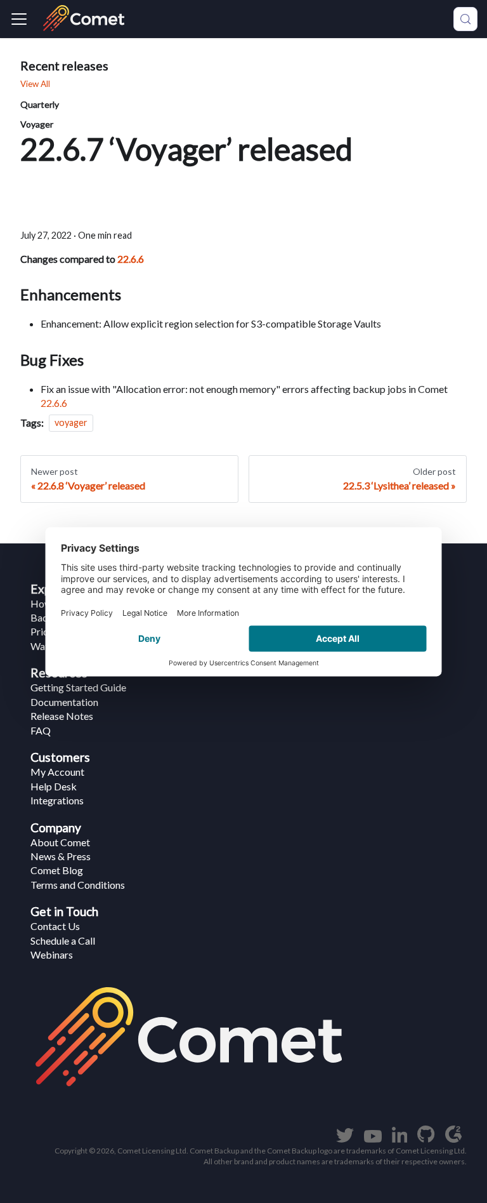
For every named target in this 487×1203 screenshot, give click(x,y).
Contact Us (55, 926)
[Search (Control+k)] (465, 19)
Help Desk (53, 786)
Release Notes (61, 716)
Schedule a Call (62, 940)
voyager (71, 423)
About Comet (60, 842)
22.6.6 (130, 259)
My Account (57, 772)
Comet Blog (56, 870)
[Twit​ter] (345, 1139)
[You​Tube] (373, 1139)
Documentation (64, 702)
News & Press (60, 856)
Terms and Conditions (77, 885)
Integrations (57, 800)
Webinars (51, 954)
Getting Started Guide (78, 687)
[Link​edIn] (400, 1139)
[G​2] (453, 1139)
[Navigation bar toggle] (19, 19)
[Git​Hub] (425, 1139)
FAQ (40, 730)
